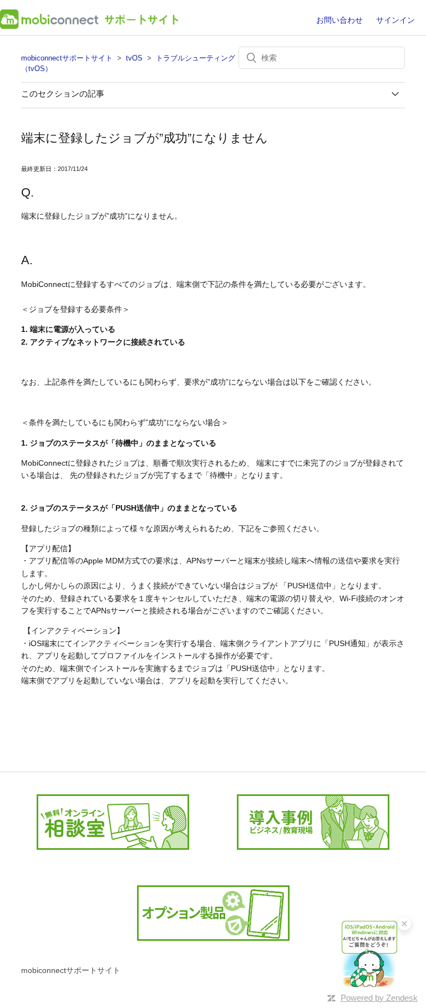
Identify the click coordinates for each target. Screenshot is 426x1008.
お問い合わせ (339, 20)
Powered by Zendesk (379, 997)
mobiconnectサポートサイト (67, 58)
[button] (369, 954)
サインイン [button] (395, 20)
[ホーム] (89, 26)
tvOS (134, 58)
